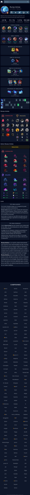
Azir (6, 334)
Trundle (25, 365)
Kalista (5, 488)
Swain (25, 330)
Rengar (15, 467)
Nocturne (15, 411)
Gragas (5, 428)
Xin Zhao (25, 435)
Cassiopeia (5, 365)
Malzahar (15, 362)
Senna (15, 488)
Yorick (25, 446)
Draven (5, 386)
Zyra (25, 481)
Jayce (5, 470)
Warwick (25, 421)
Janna (5, 460)
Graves (5, 432)
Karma (15, 288)
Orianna (16, 421)
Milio (15, 372)
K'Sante (5, 481)
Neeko (15, 400)
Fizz (6, 411)
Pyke (15, 435)
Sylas (25, 334)
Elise (6, 393)
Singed (25, 306)
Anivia (5, 313)
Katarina (16, 299)
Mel (16, 369)
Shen (25, 299)
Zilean (25, 474)
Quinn (15, 442)
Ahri (6, 292)
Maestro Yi (15, 355)
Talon (25, 348)
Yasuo (25, 439)
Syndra (25, 337)
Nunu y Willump (16, 414)
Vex (25, 400)
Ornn (15, 425)
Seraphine (25, 288)
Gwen (5, 435)
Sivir (25, 313)
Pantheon (15, 428)
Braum (5, 351)
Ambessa (5, 306)
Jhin (6, 474)
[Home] (2, 1)
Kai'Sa (5, 484)
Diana (5, 379)
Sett (26, 292)
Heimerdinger (5, 442)
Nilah (15, 407)
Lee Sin (15, 330)
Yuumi (25, 453)
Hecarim (6, 439)
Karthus (16, 292)
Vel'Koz (25, 397)
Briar (5, 355)
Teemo (25, 355)
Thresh (25, 358)
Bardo (5, 337)
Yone (25, 442)
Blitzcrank (5, 344)
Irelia (5, 453)
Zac (25, 460)
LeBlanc (16, 327)
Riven (15, 470)
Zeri (26, 467)
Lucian (15, 344)
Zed (25, 463)
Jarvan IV (5, 463)
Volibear (26, 418)
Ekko (6, 390)
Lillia (15, 337)
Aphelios (5, 320)
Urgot (25, 383)
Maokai (15, 365)
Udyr (25, 379)
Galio (5, 414)
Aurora (5, 330)
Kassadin (15, 295)
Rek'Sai (15, 453)
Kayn (15, 306)
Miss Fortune (15, 376)
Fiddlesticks (6, 404)
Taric (25, 351)
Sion (25, 309)
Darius (5, 376)
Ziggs (25, 470)
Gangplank (5, 418)
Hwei (5, 446)
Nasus (15, 393)
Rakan (15, 446)
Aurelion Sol (6, 327)
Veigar (25, 393)
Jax (5, 467)
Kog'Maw (15, 323)
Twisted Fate (25, 372)
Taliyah (25, 344)
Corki (5, 372)
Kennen (15, 309)
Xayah (25, 428)
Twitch (25, 376)
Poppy (15, 432)
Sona (25, 323)
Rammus (15, 449)
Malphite (15, 358)
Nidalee (15, 404)
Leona (15, 334)
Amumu (6, 309)
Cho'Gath (5, 369)
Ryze (15, 477)
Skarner (25, 316)
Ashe (5, 323)
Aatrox (5, 288)
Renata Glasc (15, 460)
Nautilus (16, 397)
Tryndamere (25, 369)
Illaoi (5, 449)
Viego (25, 407)
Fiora (5, 407)
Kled (15, 320)
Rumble (15, 474)
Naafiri (15, 386)
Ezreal (5, 400)
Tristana (26, 362)
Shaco (25, 295)
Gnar (5, 425)
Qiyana (15, 439)
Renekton (15, 463)
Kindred (16, 316)
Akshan (5, 299)
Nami (15, 390)
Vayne (25, 390)
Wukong (26, 425)
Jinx (5, 477)
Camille (5, 362)
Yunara (25, 449)
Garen (5, 421)
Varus (25, 386)
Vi (25, 404)
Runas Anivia (15, 147)
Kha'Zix (15, 313)
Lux (15, 351)
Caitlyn (5, 358)
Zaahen (25, 456)
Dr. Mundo (5, 383)
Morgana (15, 383)
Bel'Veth (6, 341)
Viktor (25, 411)
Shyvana (26, 302)
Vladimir (26, 414)
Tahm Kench (25, 341)
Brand (5, 348)
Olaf (16, 418)
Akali (5, 295)
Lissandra (15, 341)
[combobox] (16, 1)
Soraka (25, 327)
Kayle (15, 302)
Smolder (26, 320)
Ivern (5, 456)
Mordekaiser (16, 379)
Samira (15, 481)
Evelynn (5, 397)
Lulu (16, 348)
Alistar (5, 302)
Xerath (25, 432)
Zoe (25, 477)
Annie (5, 316)
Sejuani (15, 484)
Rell (16, 456)
